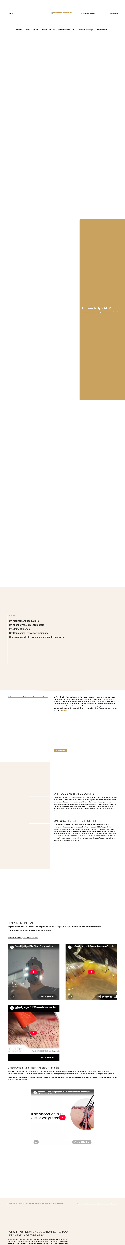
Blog (11, 13)
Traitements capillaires (66, 30)
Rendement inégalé (19, 629)
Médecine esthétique (86, 30)
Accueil (83, 312)
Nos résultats (102, 30)
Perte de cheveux (32, 30)
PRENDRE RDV (114, 13)
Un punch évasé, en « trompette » (27, 625)
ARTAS (64, 710)
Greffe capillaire (48, 30)
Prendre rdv (60, 750)
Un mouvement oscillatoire (24, 620)
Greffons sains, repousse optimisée (29, 633)
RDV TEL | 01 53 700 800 (89, 13)
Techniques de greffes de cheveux (101, 312)
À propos (19, 30)
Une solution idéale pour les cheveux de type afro (36, 637)
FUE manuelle (107, 699)
